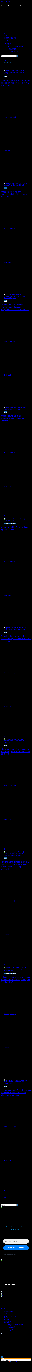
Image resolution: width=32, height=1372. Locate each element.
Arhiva (3, 1284)
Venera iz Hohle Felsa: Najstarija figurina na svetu (15, 528)
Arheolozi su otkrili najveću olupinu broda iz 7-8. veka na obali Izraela (14, 194)
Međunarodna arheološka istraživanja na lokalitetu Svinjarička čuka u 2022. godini (15, 307)
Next (4, 1197)
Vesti (5, 76)
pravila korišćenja (10, 1254)
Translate (14, 1362)
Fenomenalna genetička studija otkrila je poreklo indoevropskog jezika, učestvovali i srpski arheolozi (15, 865)
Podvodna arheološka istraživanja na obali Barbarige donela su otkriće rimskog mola (16, 1092)
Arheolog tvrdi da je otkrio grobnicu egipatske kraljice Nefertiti (12, 418)
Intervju (6, 35)
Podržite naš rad (9, 42)
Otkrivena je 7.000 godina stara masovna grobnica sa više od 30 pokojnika (15, 751)
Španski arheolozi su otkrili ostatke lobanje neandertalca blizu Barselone (16, 638)
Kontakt (6, 45)
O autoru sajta (12, 48)
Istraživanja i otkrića (10, 37)
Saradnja (10, 53)
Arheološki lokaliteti (10, 38)
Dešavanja (7, 43)
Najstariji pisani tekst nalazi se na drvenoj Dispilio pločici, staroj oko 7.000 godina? (15, 979)
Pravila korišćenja (13, 49)
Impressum (14, 51)
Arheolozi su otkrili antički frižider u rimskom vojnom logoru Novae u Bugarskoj (15, 82)
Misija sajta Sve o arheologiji (16, 46)
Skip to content (5, 1)
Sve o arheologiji (6, 3)
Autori (6, 40)
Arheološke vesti (9, 34)
